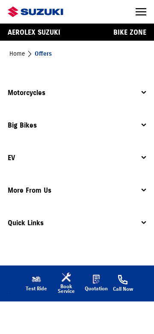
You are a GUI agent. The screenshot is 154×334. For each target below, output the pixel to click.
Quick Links (26, 222)
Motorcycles (26, 92)
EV (11, 157)
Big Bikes (22, 125)
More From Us (29, 190)
